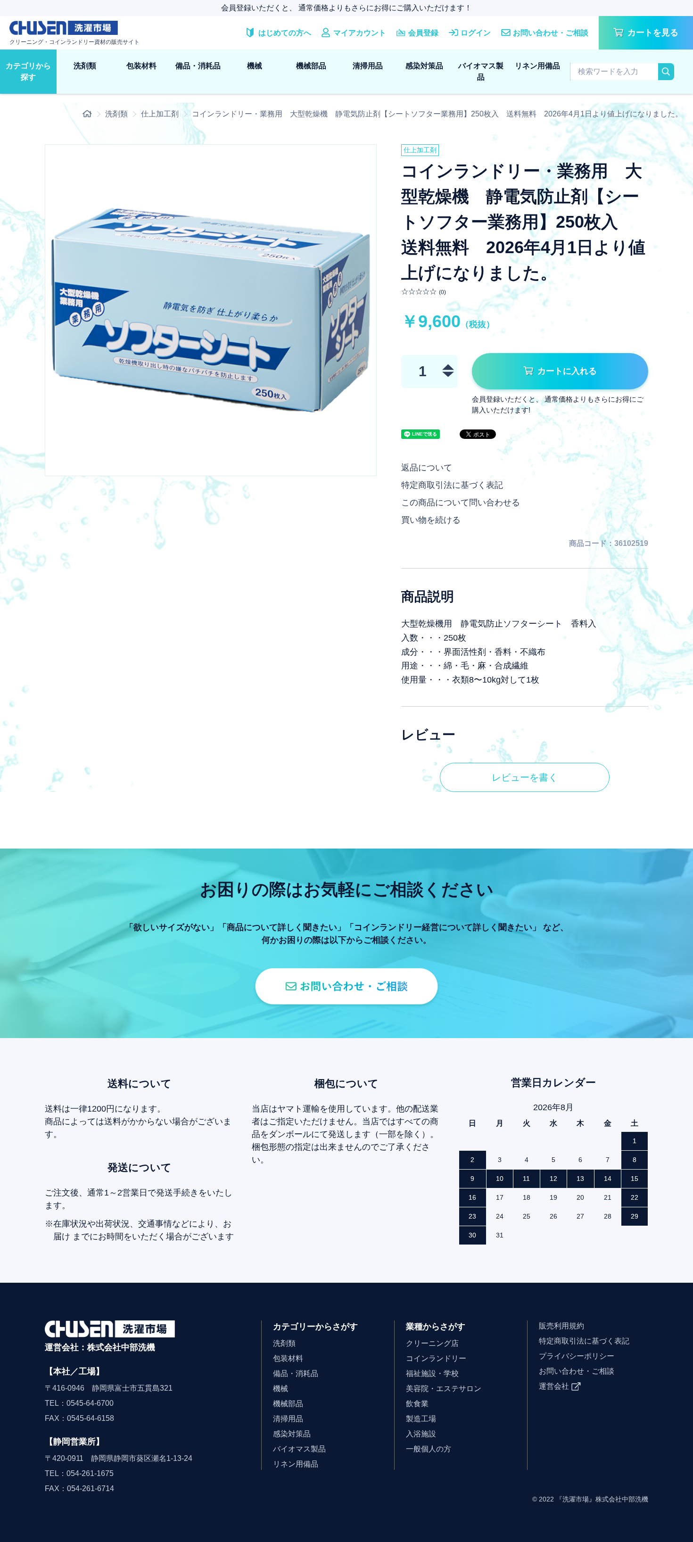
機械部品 (311, 66)
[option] (210, 310)
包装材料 (141, 66)
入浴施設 (421, 1434)
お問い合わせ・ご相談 (576, 1371)
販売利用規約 (561, 1326)
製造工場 (421, 1419)
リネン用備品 (537, 66)
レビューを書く (525, 777)
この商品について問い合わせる (460, 502)
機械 (254, 66)
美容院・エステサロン (443, 1389)
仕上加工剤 (160, 114)
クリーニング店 (432, 1343)
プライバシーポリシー (576, 1356)
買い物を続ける (431, 520)
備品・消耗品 (198, 66)
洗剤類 (85, 66)
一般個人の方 (428, 1449)
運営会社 (554, 1386)
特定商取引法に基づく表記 (452, 485)
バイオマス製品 (480, 71)
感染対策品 (424, 66)
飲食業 (417, 1404)
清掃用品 (368, 66)
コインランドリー (436, 1358)
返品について (426, 467)
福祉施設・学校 (432, 1373)
